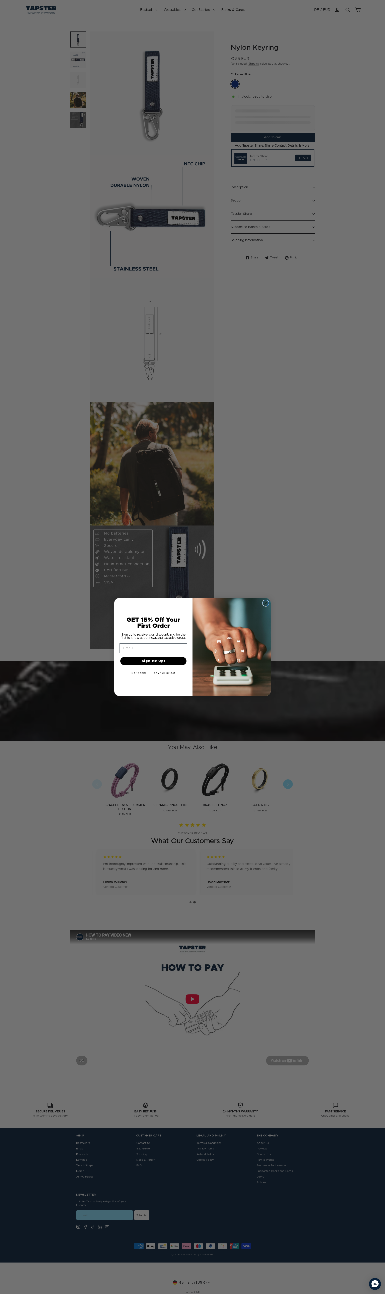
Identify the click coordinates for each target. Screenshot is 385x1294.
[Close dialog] (266, 603)
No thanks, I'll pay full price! (153, 673)
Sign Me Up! (153, 661)
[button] (375, 1284)
